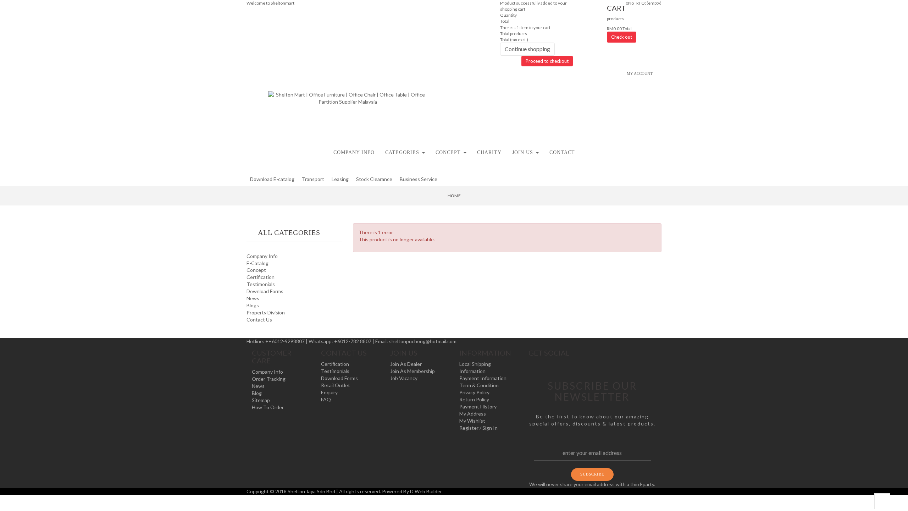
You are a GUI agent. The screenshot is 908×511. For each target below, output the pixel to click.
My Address (472, 414)
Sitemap (261, 400)
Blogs (253, 305)
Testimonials (261, 284)
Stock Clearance (374, 179)
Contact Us (259, 320)
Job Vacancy (403, 378)
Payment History (478, 406)
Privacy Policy (474, 392)
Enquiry (329, 392)
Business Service (418, 179)
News (253, 298)
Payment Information (482, 378)
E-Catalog (257, 263)
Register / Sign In (478, 428)
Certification (261, 277)
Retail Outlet (335, 385)
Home (454, 195)
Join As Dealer (406, 364)
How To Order (268, 407)
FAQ (326, 399)
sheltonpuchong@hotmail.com (422, 341)
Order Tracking (269, 379)
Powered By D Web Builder (412, 491)
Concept (256, 270)
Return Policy (474, 399)
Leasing (340, 179)
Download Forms (265, 291)
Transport (313, 179)
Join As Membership (412, 371)
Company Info (262, 256)
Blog (257, 393)
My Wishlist (472, 421)
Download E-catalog (272, 179)
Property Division (266, 312)
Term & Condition (479, 385)
